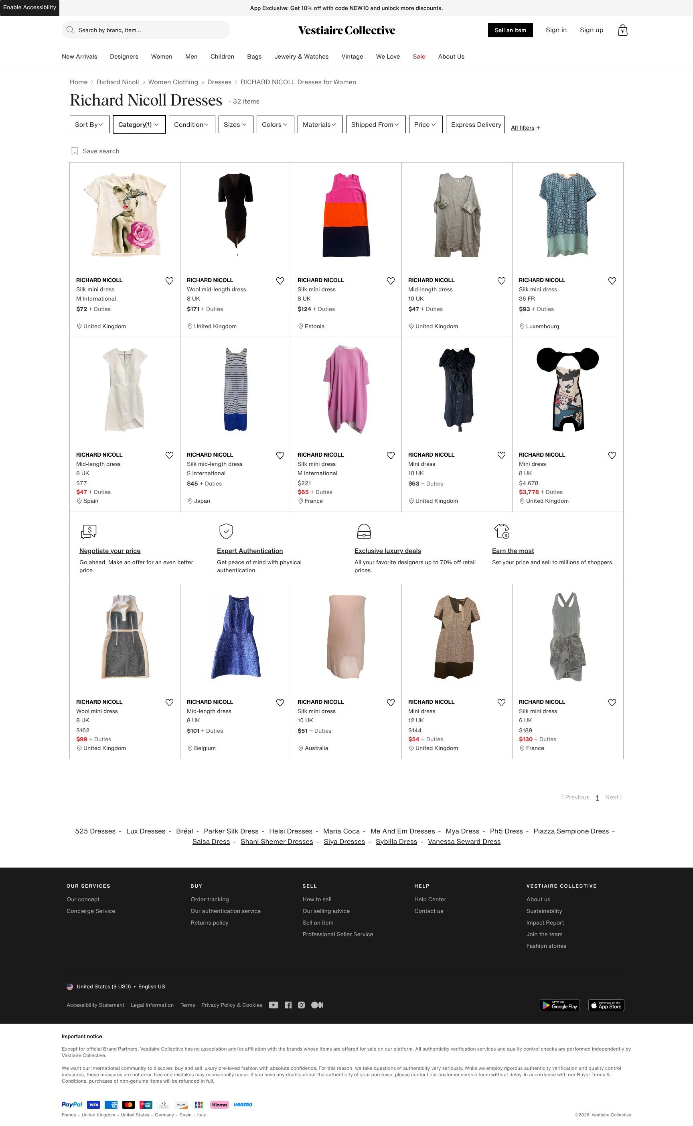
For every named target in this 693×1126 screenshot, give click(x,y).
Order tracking (209, 899)
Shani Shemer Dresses (277, 842)
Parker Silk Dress (231, 831)
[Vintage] (370, 56)
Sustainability (544, 911)
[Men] (204, 56)
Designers (124, 56)
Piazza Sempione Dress (571, 831)
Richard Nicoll (118, 82)
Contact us (429, 911)
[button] (622, 30)
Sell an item (510, 30)
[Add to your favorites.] (169, 281)
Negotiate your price (110, 550)
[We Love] (406, 56)
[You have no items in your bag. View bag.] (622, 30)
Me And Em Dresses (403, 831)
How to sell (316, 899)
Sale (419, 56)
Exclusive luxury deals (388, 550)
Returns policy (209, 923)
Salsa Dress (211, 842)
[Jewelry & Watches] (335, 56)
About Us (451, 56)
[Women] (179, 56)
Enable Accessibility (29, 7)
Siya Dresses (344, 842)
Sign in (556, 30)
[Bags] (268, 56)
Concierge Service (91, 911)
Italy (201, 1115)
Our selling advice (326, 911)
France (69, 1115)
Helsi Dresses (290, 831)
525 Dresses (95, 831)
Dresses (219, 82)
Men (191, 56)
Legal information (152, 1005)
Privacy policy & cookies (231, 1005)
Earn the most (513, 550)
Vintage (352, 56)
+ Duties (100, 309)
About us (538, 899)
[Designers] (145, 56)
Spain (186, 1115)
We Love (388, 56)
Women (161, 56)
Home (78, 82)
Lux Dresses (146, 831)
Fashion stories (546, 946)
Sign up (592, 30)
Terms (187, 1005)
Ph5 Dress (506, 831)
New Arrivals (79, 56)
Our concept (83, 899)
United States (135, 1115)
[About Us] (471, 56)
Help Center (430, 899)
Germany (164, 1115)
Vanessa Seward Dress (464, 842)
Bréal (184, 831)
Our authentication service (225, 911)
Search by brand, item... (110, 30)
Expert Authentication (250, 550)
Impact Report (545, 923)
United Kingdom (99, 1115)
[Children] (240, 56)
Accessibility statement (95, 1005)
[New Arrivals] (103, 56)
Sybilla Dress (396, 842)
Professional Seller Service (337, 934)
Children (223, 56)
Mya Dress (462, 831)
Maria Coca (341, 831)
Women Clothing (173, 82)
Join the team (545, 934)
